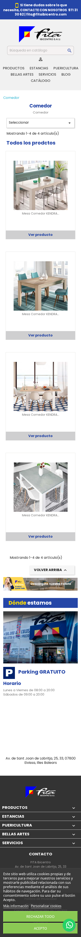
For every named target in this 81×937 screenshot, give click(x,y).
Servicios (47, 74)
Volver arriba (51, 570)
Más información (16, 906)
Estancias (39, 68)
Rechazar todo (40, 916)
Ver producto (40, 234)
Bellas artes (22, 74)
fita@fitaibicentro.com (46, 14)
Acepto (40, 928)
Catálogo (40, 80)
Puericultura (65, 68)
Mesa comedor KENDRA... (40, 213)
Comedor (11, 97)
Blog (66, 74)
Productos (13, 68)
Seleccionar (40, 123)
